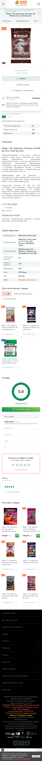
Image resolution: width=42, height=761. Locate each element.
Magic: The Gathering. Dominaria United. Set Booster (30, 596)
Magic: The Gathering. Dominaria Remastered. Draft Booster (10, 563)
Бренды (5, 634)
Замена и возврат (9, 669)
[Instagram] (15, 743)
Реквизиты (6, 648)
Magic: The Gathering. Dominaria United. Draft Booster (10, 596)
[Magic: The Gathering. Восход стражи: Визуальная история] (10, 516)
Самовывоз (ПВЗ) (9, 613)
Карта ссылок (21, 747)
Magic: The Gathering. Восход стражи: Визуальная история (9, 529)
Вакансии (5, 662)
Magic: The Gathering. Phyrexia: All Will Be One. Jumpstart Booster (10, 327)
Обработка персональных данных (15, 676)
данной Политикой (22, 759)
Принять (36, 756)
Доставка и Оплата (9, 620)
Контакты (5, 641)
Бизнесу (5, 655)
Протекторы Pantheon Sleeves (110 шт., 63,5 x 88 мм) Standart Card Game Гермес (10, 362)
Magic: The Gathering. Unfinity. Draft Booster (30, 561)
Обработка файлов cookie (12, 683)
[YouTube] (27, 743)
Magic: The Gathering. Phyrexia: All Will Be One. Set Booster (31, 327)
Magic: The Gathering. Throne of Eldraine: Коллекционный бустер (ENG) (31, 530)
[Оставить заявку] (17, 334)
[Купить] (17, 535)
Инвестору (6, 690)
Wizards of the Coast (27, 280)
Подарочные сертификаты (12, 627)
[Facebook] (21, 743)
